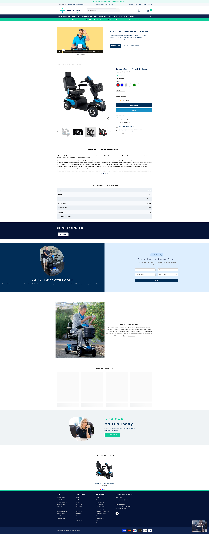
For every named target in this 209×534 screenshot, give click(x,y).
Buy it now (134, 110)
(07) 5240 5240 (62, 4)
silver (104, 489)
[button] (57, 132)
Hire (136, 4)
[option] (84, 95)
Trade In (131, 4)
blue (102, 489)
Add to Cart (115, 46)
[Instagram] (117, 513)
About (144, 4)
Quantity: (118, 90)
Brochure (63, 234)
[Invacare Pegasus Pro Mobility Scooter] (104, 470)
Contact (150, 4)
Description (91, 150)
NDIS (140, 4)
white (105, 489)
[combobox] (101, 10)
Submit (156, 280)
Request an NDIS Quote (109, 150)
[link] (74, 19)
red (100, 489)
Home (58, 64)
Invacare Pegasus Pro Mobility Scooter (104, 483)
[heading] (156, 257)
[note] (156, 265)
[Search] (103, 10)
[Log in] (150, 16)
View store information (124, 122)
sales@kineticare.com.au (77, 4)
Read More (104, 174)
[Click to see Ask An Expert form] (199, 526)
